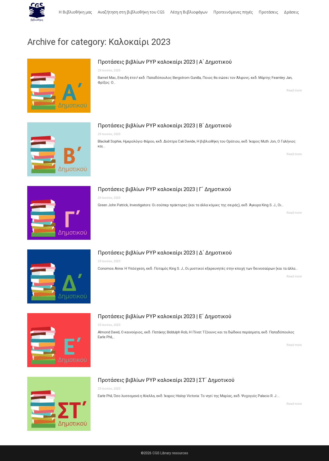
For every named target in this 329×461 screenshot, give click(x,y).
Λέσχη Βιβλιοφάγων (189, 12)
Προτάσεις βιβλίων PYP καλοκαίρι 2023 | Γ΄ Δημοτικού (164, 189)
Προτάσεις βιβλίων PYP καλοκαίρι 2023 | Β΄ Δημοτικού (164, 126)
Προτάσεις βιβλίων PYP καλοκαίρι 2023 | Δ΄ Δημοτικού (165, 253)
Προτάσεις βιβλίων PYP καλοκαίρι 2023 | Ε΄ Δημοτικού (164, 316)
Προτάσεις (268, 12)
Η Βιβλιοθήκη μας (75, 12)
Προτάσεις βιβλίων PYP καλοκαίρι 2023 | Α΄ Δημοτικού (165, 62)
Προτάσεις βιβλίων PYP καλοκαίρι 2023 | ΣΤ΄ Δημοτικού (166, 380)
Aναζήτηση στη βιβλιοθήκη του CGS (131, 12)
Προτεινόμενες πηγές (233, 12)
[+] (59, 86)
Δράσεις (291, 12)
